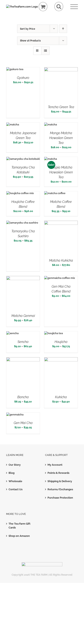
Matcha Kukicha (61, 260)
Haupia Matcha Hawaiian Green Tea (61, 172)
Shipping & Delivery (60, 481)
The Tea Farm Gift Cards (19, 525)
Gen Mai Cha (23, 423)
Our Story (15, 464)
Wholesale (15, 481)
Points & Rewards (58, 472)
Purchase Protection (60, 497)
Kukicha (61, 397)
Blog (11, 472)
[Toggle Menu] (74, 6)
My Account (55, 464)
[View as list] (45, 51)
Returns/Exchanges (60, 489)
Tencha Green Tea (61, 107)
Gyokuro (23, 78)
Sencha (23, 342)
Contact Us (15, 489)
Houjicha (61, 342)
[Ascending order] (63, 29)
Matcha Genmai (23, 316)
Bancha (23, 397)
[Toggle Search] (58, 6)
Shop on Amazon (19, 535)
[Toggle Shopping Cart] (43, 6)
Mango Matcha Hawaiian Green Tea (61, 138)
